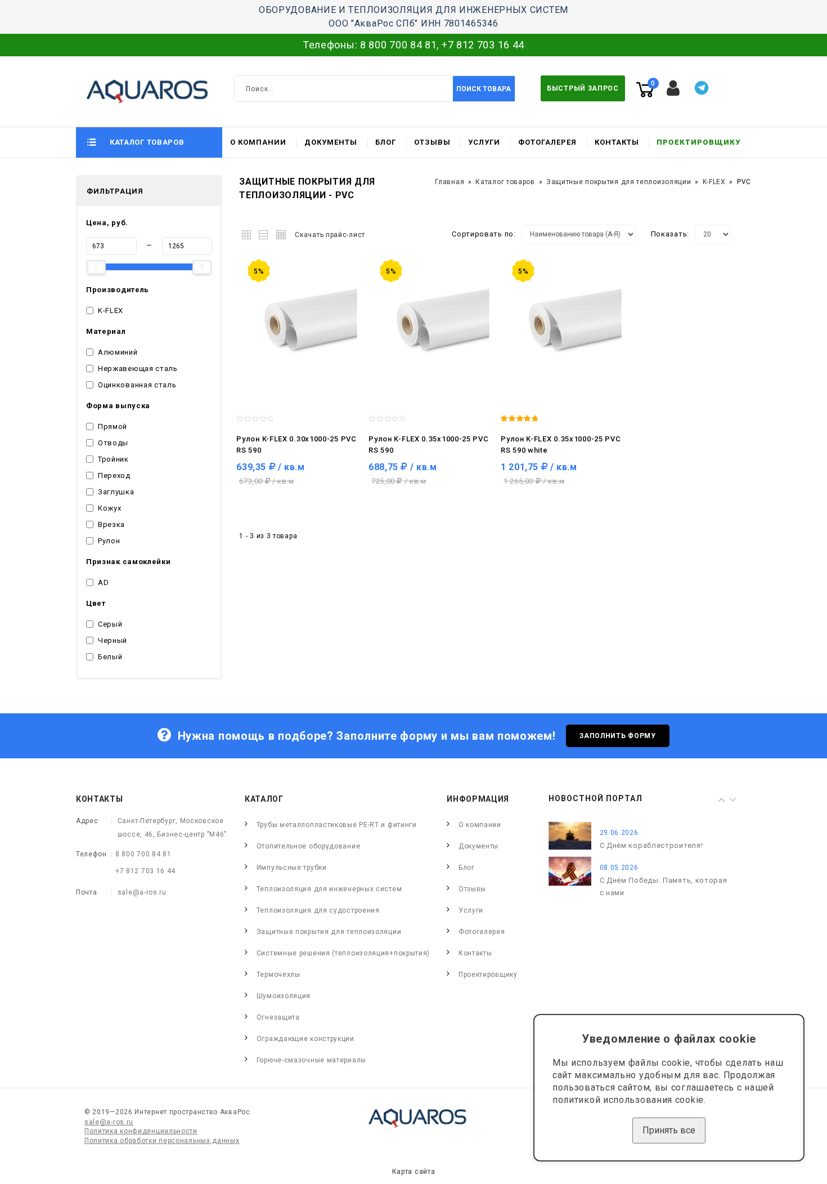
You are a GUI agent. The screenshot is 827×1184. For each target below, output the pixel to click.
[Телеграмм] (702, 88)
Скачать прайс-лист (330, 235)
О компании (258, 142)
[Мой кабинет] (673, 88)
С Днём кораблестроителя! (651, 845)
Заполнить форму (617, 736)
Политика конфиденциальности (140, 1131)
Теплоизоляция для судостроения (318, 910)
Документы (330, 142)
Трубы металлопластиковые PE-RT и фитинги (337, 825)
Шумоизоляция (284, 996)
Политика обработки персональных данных (162, 1141)
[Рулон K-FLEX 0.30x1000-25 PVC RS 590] (296, 323)
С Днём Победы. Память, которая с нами (663, 886)
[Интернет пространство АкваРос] (142, 91)
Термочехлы (278, 975)
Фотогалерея (547, 142)
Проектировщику (698, 142)
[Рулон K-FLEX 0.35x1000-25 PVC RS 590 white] (561, 323)
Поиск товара (483, 89)
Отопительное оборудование (309, 846)
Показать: (670, 234)
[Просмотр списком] (264, 233)
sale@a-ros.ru (142, 892)
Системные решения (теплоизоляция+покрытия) (343, 953)
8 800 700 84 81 (398, 45)
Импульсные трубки (292, 868)
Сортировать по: (484, 234)
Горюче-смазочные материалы (311, 1060)
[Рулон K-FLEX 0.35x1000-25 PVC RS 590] (428, 323)
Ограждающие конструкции (305, 1039)
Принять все (668, 1130)
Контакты (617, 142)
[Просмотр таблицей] (279, 233)
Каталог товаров (505, 182)
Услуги (484, 142)
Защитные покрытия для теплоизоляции (618, 182)
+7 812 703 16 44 (483, 45)
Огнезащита (278, 1017)
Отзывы (432, 142)
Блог (385, 142)
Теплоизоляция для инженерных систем (329, 889)
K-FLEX (714, 182)
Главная (449, 182)
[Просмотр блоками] (249, 233)
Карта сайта (413, 1172)
